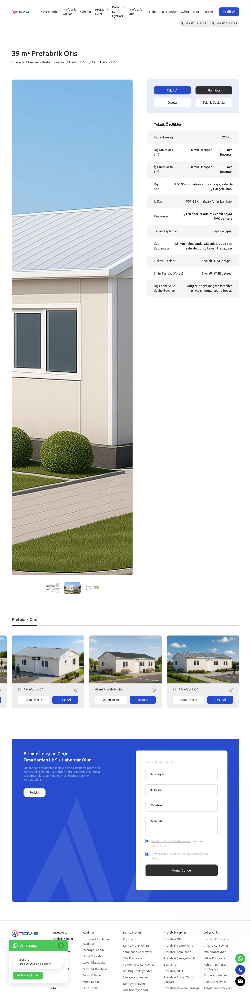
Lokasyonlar (212, 932)
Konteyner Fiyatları (136, 945)
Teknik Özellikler (214, 102)
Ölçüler (172, 102)
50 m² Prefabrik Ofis (186, 689)
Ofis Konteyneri (133, 958)
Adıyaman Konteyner (218, 988)
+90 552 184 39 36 (196, 23)
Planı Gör (213, 90)
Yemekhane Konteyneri (139, 964)
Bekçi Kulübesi (92, 975)
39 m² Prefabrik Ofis (108, 689)
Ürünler (33, 62)
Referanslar (169, 11)
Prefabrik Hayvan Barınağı (181, 988)
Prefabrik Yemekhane (178, 945)
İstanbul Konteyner (216, 939)
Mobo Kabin (91, 981)
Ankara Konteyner (216, 945)
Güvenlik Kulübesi (95, 969)
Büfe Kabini (90, 988)
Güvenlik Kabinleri (95, 962)
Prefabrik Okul (173, 971)
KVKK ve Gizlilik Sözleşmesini (171, 841)
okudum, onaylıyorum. (177, 843)
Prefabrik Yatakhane (177, 951)
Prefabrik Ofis (78, 62)
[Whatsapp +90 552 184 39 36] (240, 958)
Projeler (151, 11)
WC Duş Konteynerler (137, 971)
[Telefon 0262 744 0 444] (240, 970)
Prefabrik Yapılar (69, 12)
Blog (196, 11)
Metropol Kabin (93, 950)
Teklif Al (229, 11)
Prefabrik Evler (101, 12)
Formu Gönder (181, 870)
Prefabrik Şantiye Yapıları (180, 958)
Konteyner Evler (134, 983)
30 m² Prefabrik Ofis (31, 689)
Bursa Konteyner (215, 981)
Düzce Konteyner (215, 975)
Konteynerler (50, 11)
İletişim (208, 11)
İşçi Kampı (170, 964)
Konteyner (130, 939)
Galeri (185, 11)
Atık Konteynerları (135, 990)
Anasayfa (18, 62)
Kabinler (85, 11)
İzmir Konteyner (215, 951)
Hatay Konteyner (215, 958)
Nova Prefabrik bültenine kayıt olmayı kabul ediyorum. (180, 856)
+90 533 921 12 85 (226, 23)
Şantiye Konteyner (135, 977)
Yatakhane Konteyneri (138, 951)
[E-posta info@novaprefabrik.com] (240, 981)
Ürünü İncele (33, 699)
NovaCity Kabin (93, 956)
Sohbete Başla (25, 975)
